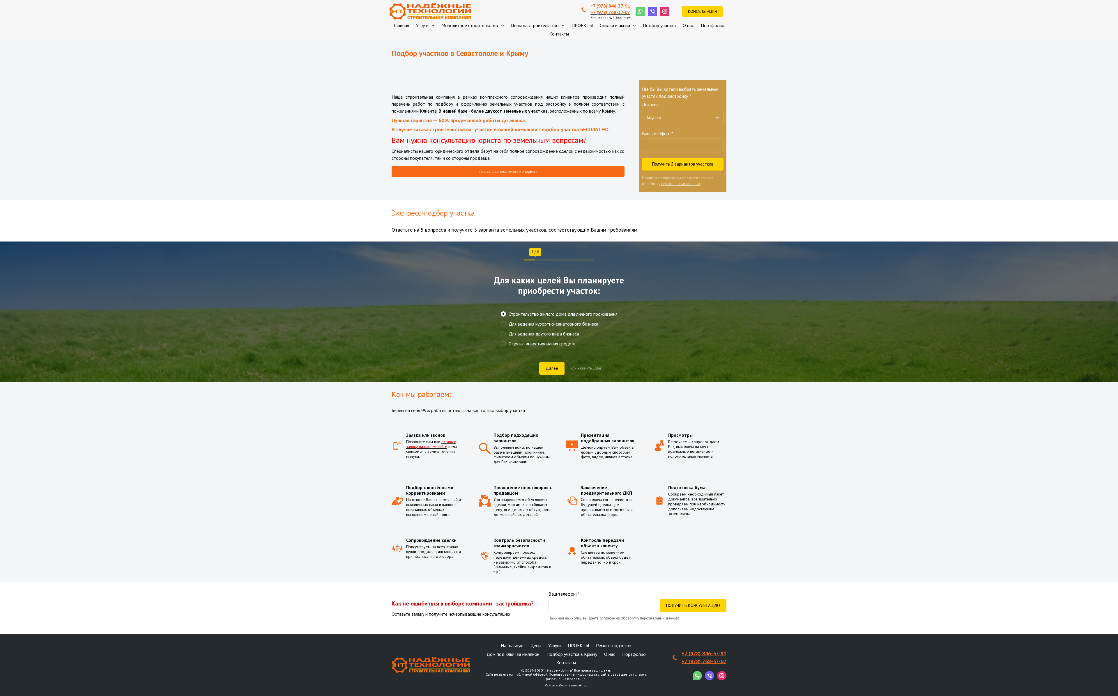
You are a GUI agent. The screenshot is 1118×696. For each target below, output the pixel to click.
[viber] (652, 11)
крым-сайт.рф (578, 685)
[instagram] (664, 11)
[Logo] (430, 11)
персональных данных (680, 183)
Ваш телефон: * (657, 133)
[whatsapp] (640, 11)
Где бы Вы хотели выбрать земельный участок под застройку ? (680, 92)
